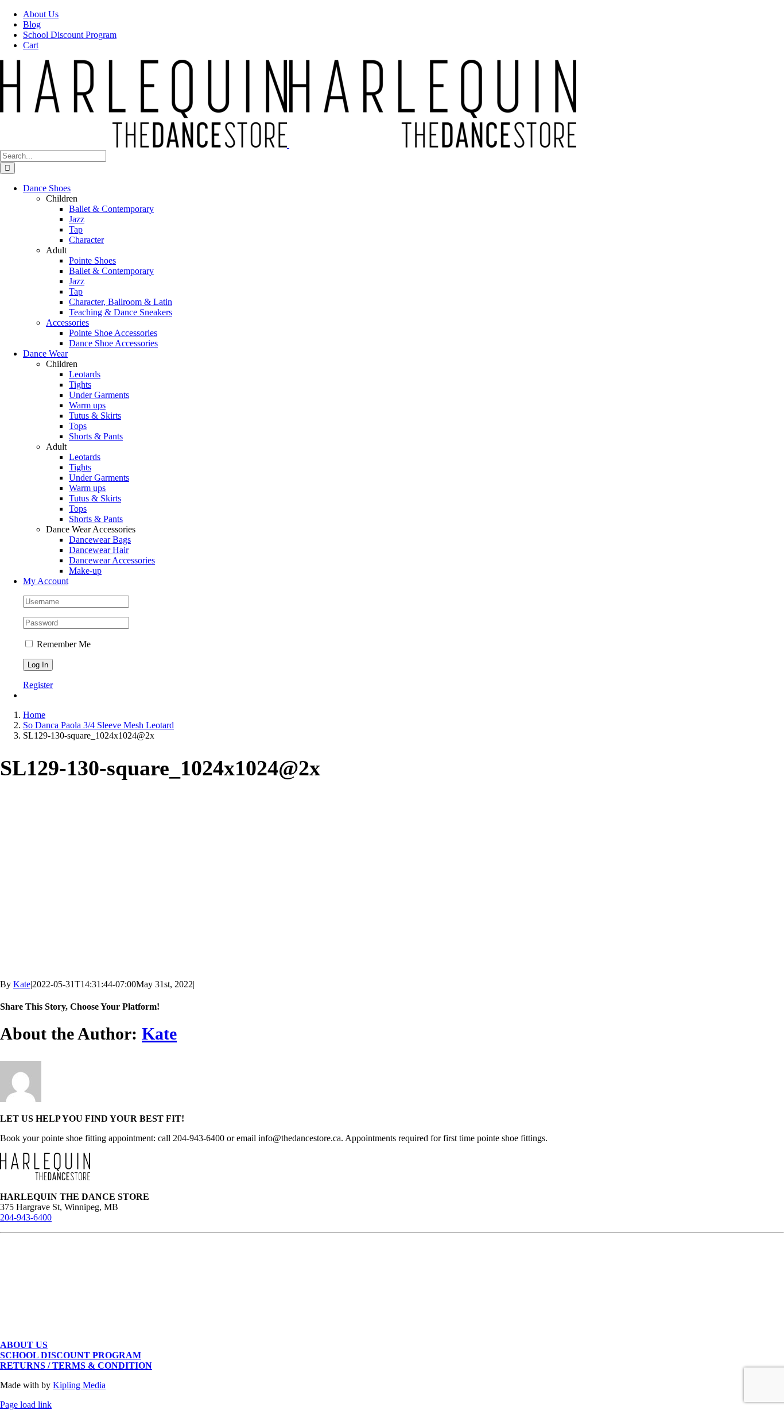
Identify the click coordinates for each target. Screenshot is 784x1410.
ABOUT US (24, 1345)
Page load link (26, 1404)
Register (38, 685)
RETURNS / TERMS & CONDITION (76, 1365)
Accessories (67, 322)
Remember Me (62, 644)
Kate (21, 984)
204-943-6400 (26, 1217)
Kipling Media (79, 1385)
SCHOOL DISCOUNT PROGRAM (70, 1355)
